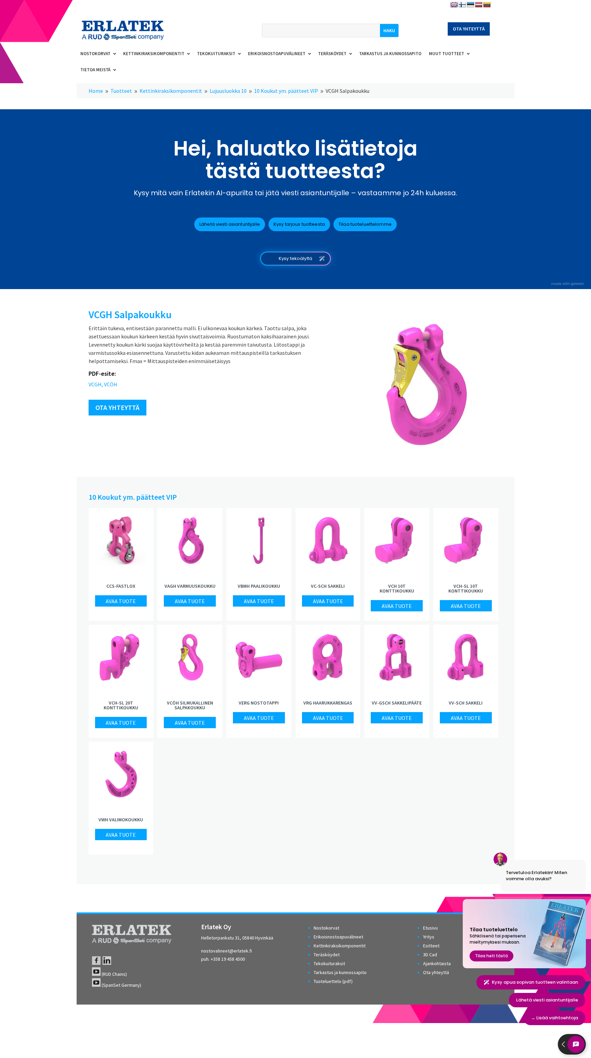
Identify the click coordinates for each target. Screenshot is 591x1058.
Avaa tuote (121, 601)
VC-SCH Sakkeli (328, 586)
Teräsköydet (327, 954)
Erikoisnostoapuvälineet (338, 937)
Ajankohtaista (437, 963)
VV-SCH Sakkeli (466, 703)
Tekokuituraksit (329, 963)
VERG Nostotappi (259, 703)
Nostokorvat (326, 928)
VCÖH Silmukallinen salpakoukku (190, 705)
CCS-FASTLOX (120, 586)
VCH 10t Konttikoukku (397, 588)
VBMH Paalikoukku (259, 586)
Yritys (428, 937)
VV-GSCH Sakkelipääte (397, 703)
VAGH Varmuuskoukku (190, 586)
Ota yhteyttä (469, 29)
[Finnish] (462, 5)
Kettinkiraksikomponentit (340, 946)
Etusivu (430, 928)
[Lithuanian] (487, 5)
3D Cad (430, 954)
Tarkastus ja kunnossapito (340, 972)
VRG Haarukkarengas (327, 703)
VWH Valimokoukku (120, 820)
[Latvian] (479, 5)
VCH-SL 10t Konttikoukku (465, 588)
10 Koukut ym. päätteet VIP (133, 497)
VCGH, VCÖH (103, 384)
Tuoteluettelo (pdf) (333, 981)
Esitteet (431, 946)
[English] (454, 5)
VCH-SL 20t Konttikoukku (121, 705)
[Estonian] (470, 5)
